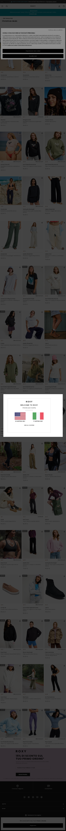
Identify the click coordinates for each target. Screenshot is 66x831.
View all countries (29, 425)
